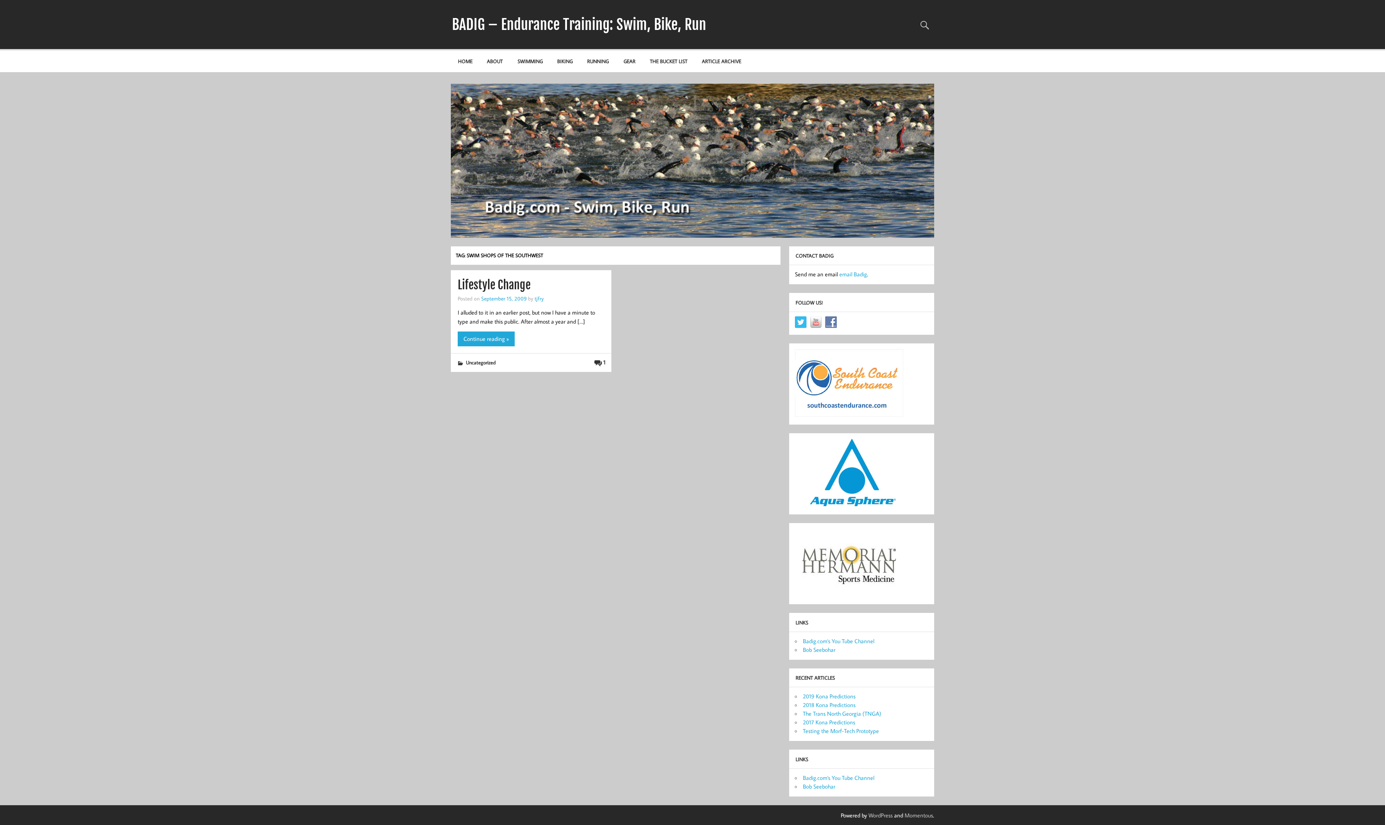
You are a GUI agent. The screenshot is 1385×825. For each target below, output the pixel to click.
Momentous (919, 815)
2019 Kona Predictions (829, 696)
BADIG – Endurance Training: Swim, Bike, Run (579, 25)
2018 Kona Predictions (829, 704)
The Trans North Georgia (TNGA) (842, 713)
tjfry (539, 298)
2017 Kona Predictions (829, 722)
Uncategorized (481, 362)
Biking (565, 61)
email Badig (853, 274)
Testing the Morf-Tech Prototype (841, 730)
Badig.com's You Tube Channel (838, 641)
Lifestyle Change (494, 285)
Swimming (530, 61)
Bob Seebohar (819, 649)
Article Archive (721, 61)
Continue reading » (486, 338)
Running (598, 61)
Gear (630, 61)
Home (465, 61)
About (495, 61)
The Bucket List (668, 61)
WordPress (881, 815)
